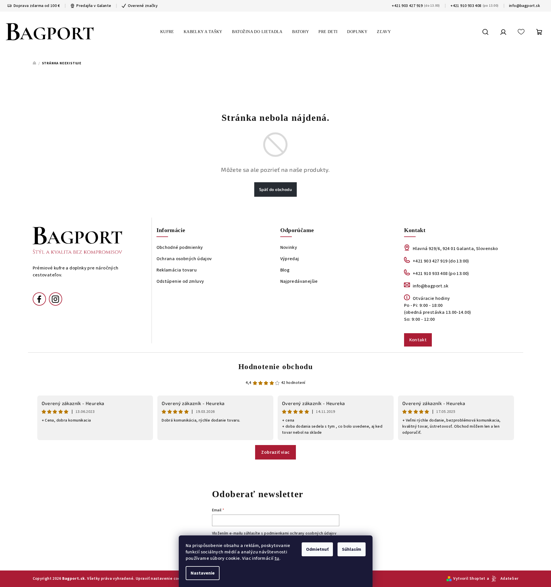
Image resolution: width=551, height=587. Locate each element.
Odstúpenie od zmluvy (180, 281)
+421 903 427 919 (407, 6)
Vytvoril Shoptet (469, 578)
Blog (285, 270)
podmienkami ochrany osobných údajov (300, 533)
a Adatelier (503, 578)
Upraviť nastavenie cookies (162, 578)
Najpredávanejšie (299, 281)
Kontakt (418, 340)
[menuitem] (167, 32)
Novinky (288, 247)
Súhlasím (351, 549)
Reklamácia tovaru (176, 270)
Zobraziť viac (275, 452)
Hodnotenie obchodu (275, 366)
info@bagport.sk (524, 6)
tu (276, 558)
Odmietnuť (317, 549)
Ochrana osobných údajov (184, 259)
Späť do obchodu (275, 189)
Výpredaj (289, 259)
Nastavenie (203, 573)
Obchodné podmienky (179, 247)
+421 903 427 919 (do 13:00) (441, 261)
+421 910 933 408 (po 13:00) (441, 273)
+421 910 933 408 (465, 6)
